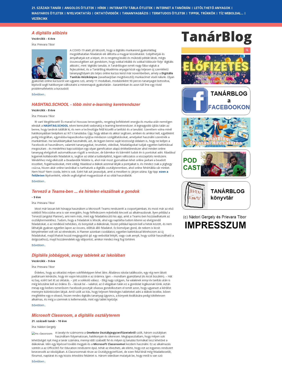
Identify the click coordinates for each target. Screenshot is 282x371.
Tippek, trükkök (202, 13)
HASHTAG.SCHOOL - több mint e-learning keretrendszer (86, 104)
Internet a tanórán (173, 8)
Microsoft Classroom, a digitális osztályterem (76, 315)
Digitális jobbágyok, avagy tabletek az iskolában (78, 255)
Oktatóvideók (106, 13)
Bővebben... (39, 94)
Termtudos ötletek (168, 13)
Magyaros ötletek (47, 13)
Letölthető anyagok (212, 8)
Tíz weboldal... (231, 13)
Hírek (101, 8)
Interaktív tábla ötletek (131, 8)
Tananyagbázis (135, 13)
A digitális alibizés (49, 32)
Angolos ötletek (79, 8)
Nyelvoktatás (79, 13)
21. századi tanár (46, 8)
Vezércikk (39, 18)
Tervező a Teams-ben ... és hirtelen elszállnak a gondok (85, 191)
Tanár (216, 36)
